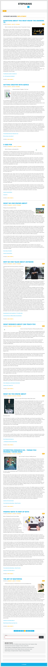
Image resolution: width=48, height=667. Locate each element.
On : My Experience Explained (8, 76)
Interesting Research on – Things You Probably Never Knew (19, 451)
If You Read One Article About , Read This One (12, 503)
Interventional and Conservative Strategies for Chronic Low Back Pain (16, 645)
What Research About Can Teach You (19, 324)
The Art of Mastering (12, 579)
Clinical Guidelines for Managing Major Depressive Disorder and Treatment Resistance (19, 647)
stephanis (25, 3)
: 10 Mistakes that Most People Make (10, 441)
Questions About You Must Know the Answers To (23, 21)
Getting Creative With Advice (16, 85)
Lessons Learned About (7, 192)
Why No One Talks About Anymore (18, 262)
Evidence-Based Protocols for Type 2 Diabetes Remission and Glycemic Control (18, 649)
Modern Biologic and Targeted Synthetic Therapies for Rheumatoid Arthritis (17, 650)
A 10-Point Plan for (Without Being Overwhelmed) (12, 315)
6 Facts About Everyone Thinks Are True (10, 133)
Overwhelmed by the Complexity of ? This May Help (12, 313)
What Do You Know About (14, 394)
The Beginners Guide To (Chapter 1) (10, 73)
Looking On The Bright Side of (8, 570)
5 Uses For (7, 145)
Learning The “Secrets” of (8, 385)
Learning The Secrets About (8, 500)
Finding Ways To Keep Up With (16, 512)
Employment (10, 79)
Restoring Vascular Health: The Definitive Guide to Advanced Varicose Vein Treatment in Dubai (21, 644)
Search (6, 635)
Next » (32, 630)
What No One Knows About (15, 203)
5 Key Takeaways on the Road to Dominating (11, 382)
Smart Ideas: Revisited (7, 250)
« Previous (16, 630)
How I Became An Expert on (8, 439)
